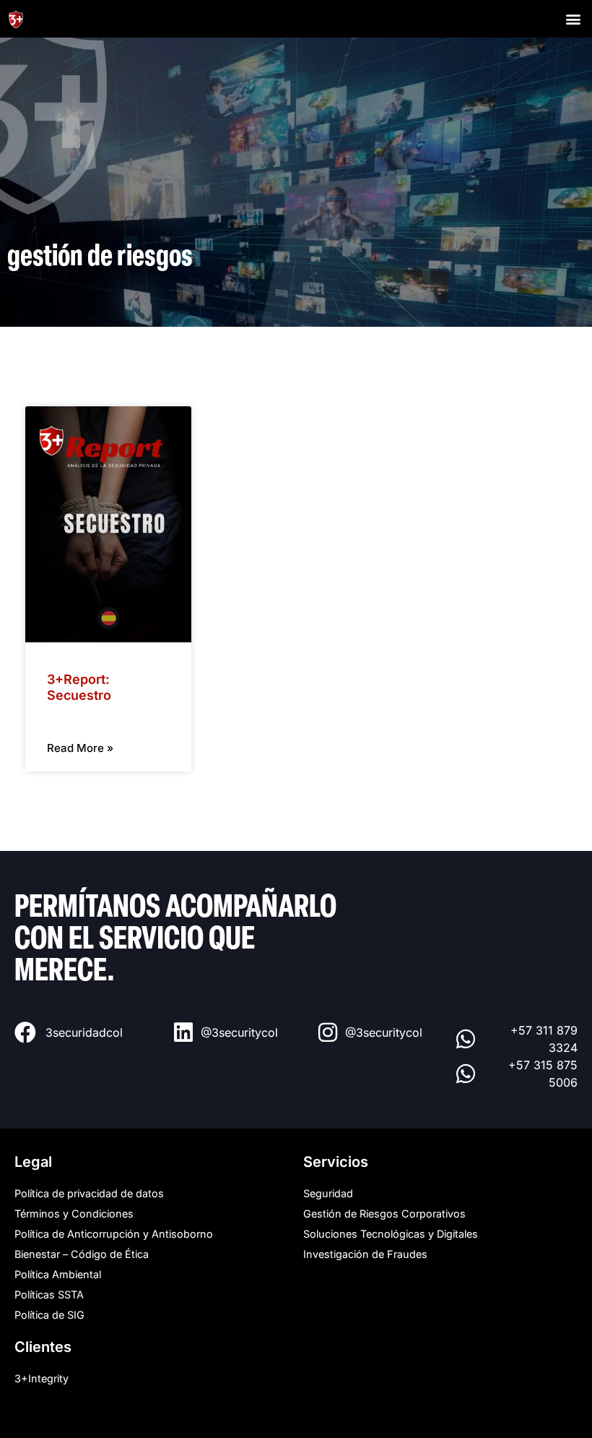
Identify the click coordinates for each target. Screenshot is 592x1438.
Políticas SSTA (49, 1294)
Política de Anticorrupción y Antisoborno (113, 1234)
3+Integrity (41, 1378)
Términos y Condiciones (74, 1213)
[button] (573, 18)
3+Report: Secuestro (79, 687)
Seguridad (328, 1193)
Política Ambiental (57, 1274)
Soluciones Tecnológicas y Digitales (390, 1234)
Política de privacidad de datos (89, 1193)
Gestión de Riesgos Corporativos (384, 1213)
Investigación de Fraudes (365, 1254)
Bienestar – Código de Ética (81, 1254)
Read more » (80, 748)
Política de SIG (49, 1315)
